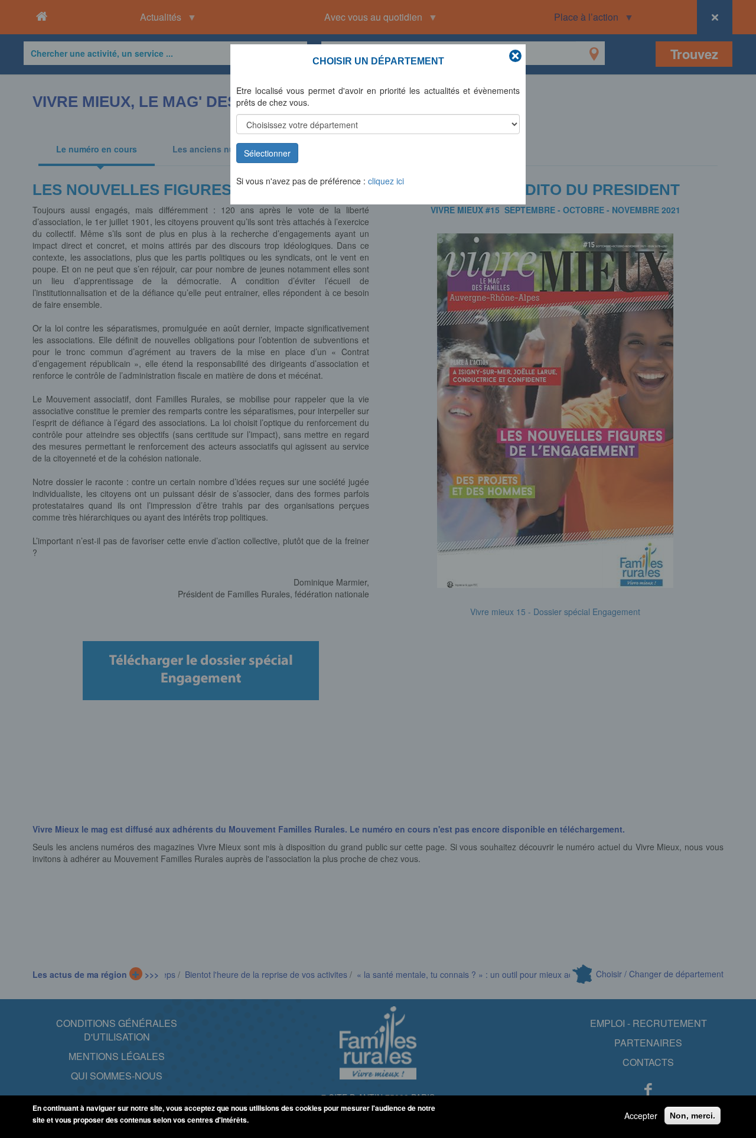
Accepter (640, 1115)
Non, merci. (692, 1115)
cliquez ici (386, 181)
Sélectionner (267, 153)
